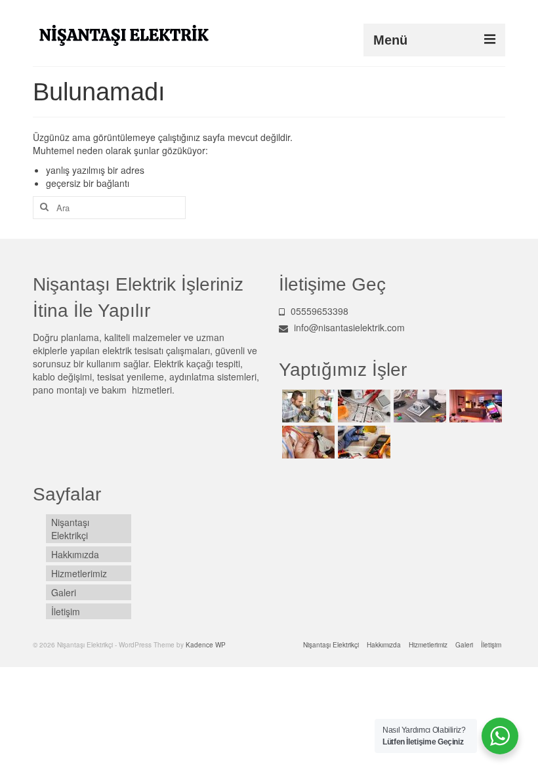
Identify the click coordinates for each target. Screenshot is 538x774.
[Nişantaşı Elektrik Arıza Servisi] (418, 406)
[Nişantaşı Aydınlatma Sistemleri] (474, 406)
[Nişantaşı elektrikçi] (307, 406)
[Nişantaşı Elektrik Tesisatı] (307, 442)
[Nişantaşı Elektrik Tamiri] (362, 442)
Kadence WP (206, 644)
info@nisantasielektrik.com (348, 327)
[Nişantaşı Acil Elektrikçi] (362, 406)
